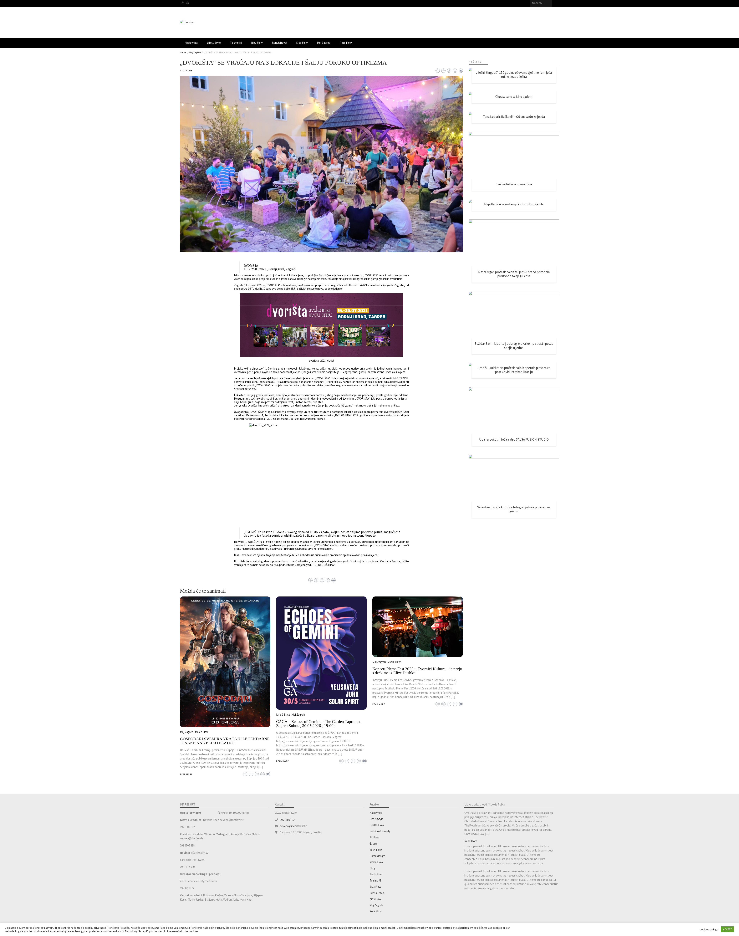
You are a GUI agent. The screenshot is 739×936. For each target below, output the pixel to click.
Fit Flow (374, 837)
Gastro (374, 843)
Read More (186, 774)
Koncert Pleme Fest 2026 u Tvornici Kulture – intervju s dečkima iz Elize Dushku (417, 671)
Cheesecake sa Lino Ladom (513, 97)
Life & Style (214, 42)
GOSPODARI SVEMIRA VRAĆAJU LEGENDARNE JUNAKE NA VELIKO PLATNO (225, 741)
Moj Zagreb (323, 42)
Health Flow (377, 825)
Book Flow (376, 874)
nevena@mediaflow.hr (293, 826)
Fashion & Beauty (380, 831)
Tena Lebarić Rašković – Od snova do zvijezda (514, 117)
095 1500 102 (287, 820)
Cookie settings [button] (709, 929)
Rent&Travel (279, 42)
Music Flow (394, 662)
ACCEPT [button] (727, 929)
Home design (377, 856)
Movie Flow (201, 732)
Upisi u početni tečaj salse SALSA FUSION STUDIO (514, 439)
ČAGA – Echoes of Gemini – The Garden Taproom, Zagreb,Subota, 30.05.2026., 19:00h (318, 723)
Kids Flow (302, 42)
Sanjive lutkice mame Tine (514, 184)
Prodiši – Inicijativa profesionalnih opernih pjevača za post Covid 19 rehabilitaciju (514, 370)
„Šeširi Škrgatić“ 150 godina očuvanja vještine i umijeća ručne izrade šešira (514, 74)
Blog (372, 868)
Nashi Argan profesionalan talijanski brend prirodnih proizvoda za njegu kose (514, 274)
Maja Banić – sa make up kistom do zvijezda (513, 204)
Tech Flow (376, 850)
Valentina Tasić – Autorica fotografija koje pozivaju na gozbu (513, 509)
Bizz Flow (257, 42)
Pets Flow (346, 42)
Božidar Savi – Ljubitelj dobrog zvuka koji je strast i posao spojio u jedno (514, 345)
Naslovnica (191, 42)
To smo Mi (236, 42)
